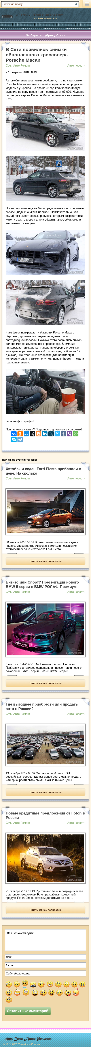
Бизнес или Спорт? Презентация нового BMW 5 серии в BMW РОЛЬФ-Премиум (42, 584)
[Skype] (14, 438)
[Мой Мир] (26, 432)
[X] (32, 432)
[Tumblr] (63, 432)
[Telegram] (20, 438)
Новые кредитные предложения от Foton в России (45, 815)
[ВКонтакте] (14, 432)
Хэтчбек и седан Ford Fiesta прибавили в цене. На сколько (43, 471)
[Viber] (69, 432)
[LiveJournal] (51, 432)
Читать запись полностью (45, 561)
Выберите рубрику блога (45, 35)
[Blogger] (38, 432)
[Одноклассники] (20, 432)
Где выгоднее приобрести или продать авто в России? (42, 706)
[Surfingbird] (57, 432)
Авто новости (76, 65)
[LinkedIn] (44, 432)
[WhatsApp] (75, 432)
